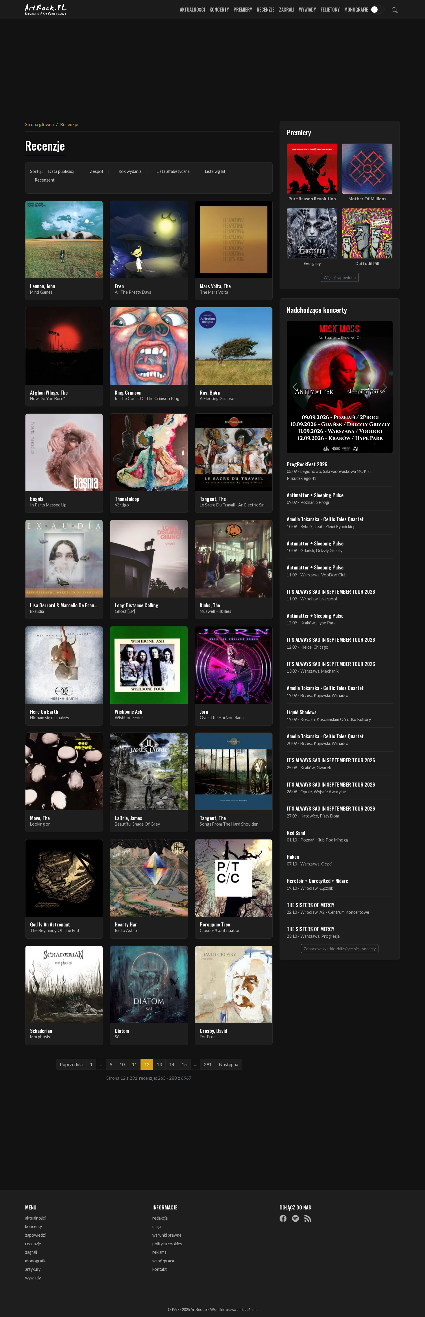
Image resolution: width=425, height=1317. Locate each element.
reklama (159, 1252)
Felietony (330, 9)
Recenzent (45, 179)
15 (184, 1064)
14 (171, 1064)
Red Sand (296, 832)
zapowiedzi (35, 1235)
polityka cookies (167, 1243)
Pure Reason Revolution (312, 198)
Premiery (243, 9)
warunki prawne (167, 1235)
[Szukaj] (394, 9)
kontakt (159, 1269)
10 (122, 1064)
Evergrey (312, 263)
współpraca (163, 1260)
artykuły (32, 1269)
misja (156, 1226)
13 (159, 1064)
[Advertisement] (212, 66)
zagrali (31, 1252)
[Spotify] (295, 1218)
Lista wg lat (215, 171)
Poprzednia (71, 1064)
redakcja (160, 1218)
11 (134, 1064)
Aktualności (192, 9)
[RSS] (307, 1218)
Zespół (96, 171)
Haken (293, 856)
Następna (228, 1064)
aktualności (35, 1218)
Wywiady (307, 9)
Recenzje (265, 9)
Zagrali (286, 9)
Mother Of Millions (367, 198)
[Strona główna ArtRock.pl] (46, 9)
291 (208, 1064)
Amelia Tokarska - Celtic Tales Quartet (325, 519)
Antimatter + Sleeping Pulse (315, 495)
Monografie (356, 9)
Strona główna (39, 124)
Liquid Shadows (302, 712)
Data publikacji (61, 171)
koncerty (33, 1226)
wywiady (33, 1277)
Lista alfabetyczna (173, 171)
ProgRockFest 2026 (307, 464)
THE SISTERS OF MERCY (310, 905)
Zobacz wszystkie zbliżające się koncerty (340, 948)
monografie (36, 1260)
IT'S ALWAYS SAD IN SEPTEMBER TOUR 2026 (331, 591)
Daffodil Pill (367, 263)
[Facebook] (283, 1218)
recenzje (33, 1243)
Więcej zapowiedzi (340, 277)
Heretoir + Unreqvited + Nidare (317, 880)
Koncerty (219, 9)
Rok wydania (130, 171)
